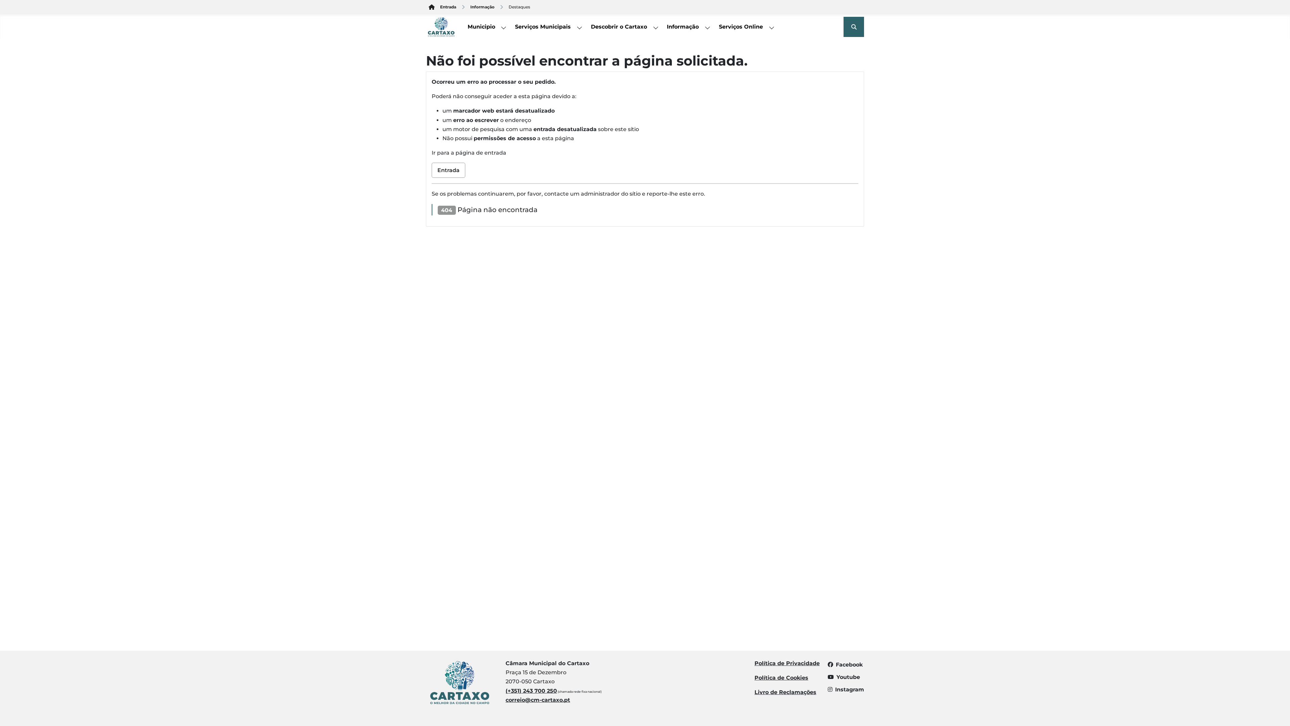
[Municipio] (504, 27)
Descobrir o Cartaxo (619, 27)
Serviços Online (741, 27)
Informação (683, 27)
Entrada (448, 170)
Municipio (481, 27)
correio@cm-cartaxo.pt (538, 700)
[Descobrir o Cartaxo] (655, 27)
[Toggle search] (854, 27)
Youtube (848, 677)
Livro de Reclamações (785, 692)
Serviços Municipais (543, 27)
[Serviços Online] (772, 27)
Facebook (849, 664)
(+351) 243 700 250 (531, 691)
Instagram (849, 689)
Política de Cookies (781, 678)
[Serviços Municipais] (580, 27)
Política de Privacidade (787, 663)
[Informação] (708, 27)
